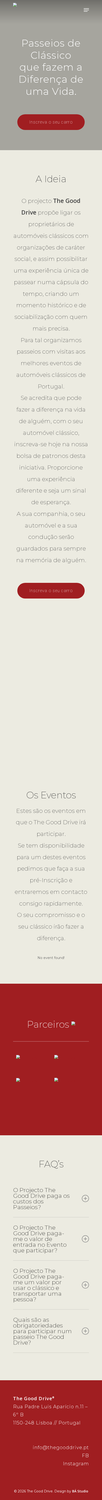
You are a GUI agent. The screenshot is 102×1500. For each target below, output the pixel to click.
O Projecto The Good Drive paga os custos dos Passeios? (41, 1198)
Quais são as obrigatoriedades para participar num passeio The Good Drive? (42, 1331)
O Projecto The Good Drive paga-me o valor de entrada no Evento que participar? (40, 1239)
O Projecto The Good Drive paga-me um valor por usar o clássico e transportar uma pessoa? (38, 1285)
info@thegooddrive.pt (61, 1447)
